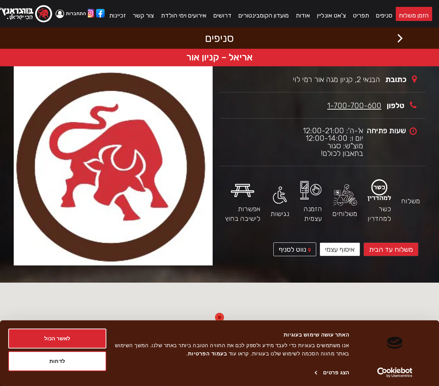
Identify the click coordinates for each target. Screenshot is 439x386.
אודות (303, 15)
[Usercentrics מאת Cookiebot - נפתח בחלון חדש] (395, 372)
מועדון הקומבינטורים (263, 15)
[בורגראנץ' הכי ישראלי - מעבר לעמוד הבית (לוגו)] (26, 13)
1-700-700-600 (354, 105)
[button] (72, 14)
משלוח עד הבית (391, 249)
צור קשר (143, 15)
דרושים (222, 15)
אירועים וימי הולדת (183, 15)
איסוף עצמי (340, 249)
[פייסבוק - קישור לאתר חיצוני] (100, 14)
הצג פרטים (336, 372)
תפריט (361, 15)
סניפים (384, 15)
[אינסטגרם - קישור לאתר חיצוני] (89, 14)
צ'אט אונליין (331, 15)
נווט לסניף (290, 251)
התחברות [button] (76, 13)
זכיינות (117, 15)
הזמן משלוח (414, 15)
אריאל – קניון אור (219, 57)
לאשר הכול (57, 338)
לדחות (57, 361)
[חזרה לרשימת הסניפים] (400, 38)
